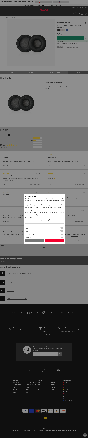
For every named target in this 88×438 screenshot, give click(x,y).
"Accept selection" (29, 217)
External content (29, 237)
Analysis (27, 228)
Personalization (29, 234)
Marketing (28, 231)
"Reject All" (38, 207)
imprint (26, 222)
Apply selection (35, 240)
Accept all (54, 240)
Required (28, 225)
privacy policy (56, 220)
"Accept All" (38, 212)
